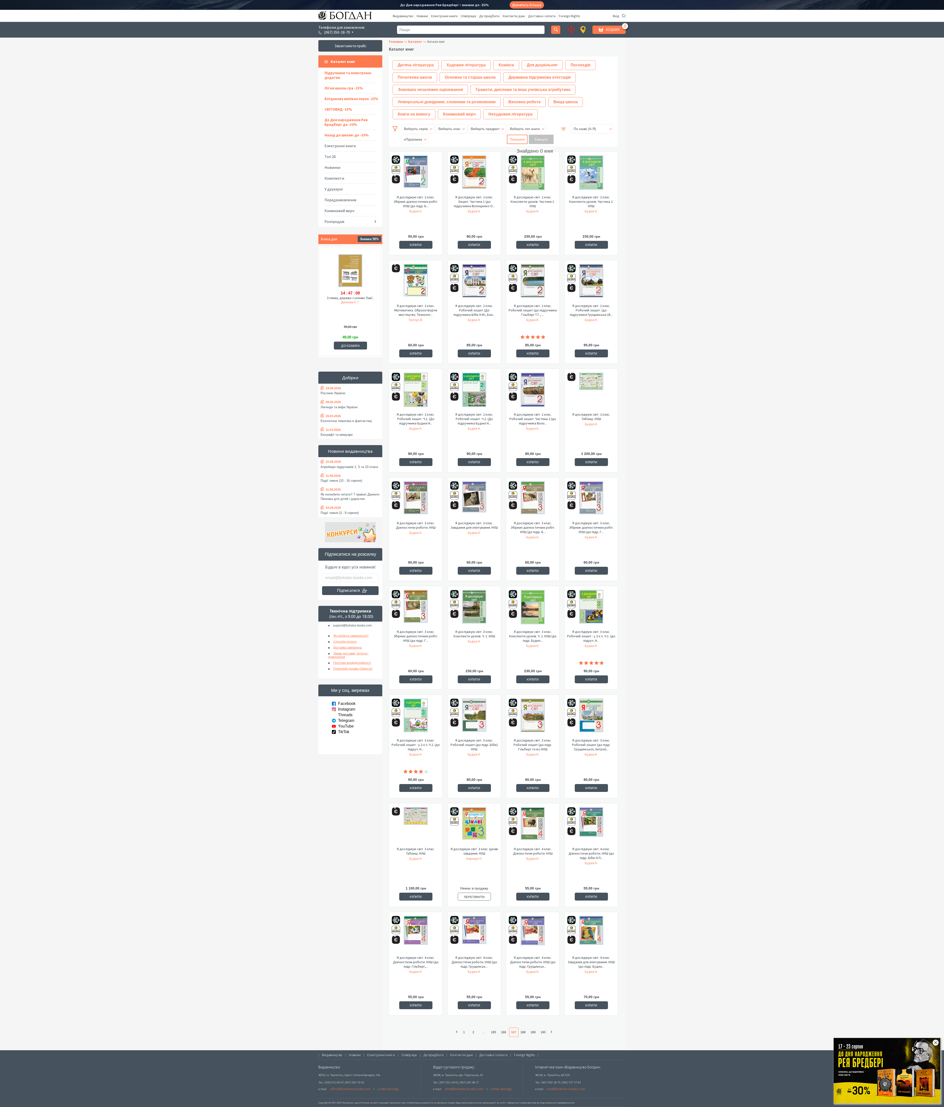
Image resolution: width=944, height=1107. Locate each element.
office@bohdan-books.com (350, 1089)
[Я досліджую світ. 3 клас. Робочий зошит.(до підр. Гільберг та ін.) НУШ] (533, 718)
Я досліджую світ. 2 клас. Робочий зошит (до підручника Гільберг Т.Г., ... (533, 310)
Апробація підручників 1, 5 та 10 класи (349, 467)
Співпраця (468, 16)
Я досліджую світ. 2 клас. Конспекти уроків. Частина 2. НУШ (591, 201)
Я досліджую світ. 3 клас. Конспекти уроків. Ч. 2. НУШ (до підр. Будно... (533, 636)
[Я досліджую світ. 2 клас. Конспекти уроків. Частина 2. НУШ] (591, 175)
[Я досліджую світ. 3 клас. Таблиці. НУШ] (416, 826)
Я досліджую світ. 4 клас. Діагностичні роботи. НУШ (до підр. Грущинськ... (474, 962)
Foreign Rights (569, 16)
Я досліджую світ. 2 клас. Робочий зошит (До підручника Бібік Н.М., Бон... (474, 310)
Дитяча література (416, 65)
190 (543, 1032)
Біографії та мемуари (337, 435)
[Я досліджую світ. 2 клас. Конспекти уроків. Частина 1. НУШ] (533, 175)
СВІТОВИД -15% (338, 109)
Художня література (466, 65)
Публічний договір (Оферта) (352, 668)
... (483, 1032)
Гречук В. (416, 320)
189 (533, 1032)
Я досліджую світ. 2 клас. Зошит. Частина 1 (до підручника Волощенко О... (474, 201)
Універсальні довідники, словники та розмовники (447, 102)
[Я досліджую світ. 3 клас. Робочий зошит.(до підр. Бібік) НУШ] (474, 718)
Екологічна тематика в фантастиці (346, 421)
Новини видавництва (350, 451)
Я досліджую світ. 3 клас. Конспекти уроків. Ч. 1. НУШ (474, 633)
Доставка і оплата (542, 16)
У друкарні (333, 189)
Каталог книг (343, 61)
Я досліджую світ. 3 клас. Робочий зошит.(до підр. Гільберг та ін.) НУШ (533, 744)
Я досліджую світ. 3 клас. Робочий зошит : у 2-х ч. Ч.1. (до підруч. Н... (591, 636)
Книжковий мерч (339, 210)
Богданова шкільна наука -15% (351, 98)
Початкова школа (415, 77)
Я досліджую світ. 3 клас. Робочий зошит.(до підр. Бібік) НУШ (474, 744)
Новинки (332, 167)
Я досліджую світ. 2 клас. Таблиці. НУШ (591, 416)
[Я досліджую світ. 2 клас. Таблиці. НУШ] (591, 392)
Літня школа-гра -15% (343, 88)
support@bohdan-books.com (352, 625)
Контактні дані (514, 16)
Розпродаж (334, 221)
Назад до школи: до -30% (346, 135)
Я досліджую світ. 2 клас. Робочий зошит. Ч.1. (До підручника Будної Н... (416, 418)
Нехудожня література (510, 114)
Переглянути (474, 897)
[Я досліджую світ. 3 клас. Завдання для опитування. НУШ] (474, 501)
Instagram (346, 709)
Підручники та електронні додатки (347, 75)
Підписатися (348, 590)
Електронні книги (444, 16)
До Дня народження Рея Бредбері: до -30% (346, 122)
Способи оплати (344, 641)
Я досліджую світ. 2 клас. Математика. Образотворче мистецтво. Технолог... (415, 310)
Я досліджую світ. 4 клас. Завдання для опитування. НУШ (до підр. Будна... (591, 962)
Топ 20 (330, 156)
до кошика (350, 345)
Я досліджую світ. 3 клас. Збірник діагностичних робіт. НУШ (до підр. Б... (533, 527)
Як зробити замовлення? (351, 636)
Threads (345, 715)
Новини (422, 16)
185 (493, 1032)
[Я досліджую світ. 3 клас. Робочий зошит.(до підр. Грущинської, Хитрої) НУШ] (591, 718)
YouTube (346, 726)
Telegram (346, 720)
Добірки (350, 377)
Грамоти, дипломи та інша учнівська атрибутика (523, 89)
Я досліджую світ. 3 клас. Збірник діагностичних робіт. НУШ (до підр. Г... (591, 527)
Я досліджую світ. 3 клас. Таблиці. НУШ (416, 851)
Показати (517, 139)
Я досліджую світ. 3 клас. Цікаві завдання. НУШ (474, 851)
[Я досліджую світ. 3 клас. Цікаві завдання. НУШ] (474, 826)
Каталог (415, 41)
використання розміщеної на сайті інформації (492, 1102)
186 (503, 1032)
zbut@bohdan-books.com (464, 1089)
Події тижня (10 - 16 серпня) (341, 480)
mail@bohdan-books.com (566, 1089)
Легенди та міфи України (339, 407)
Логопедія (580, 65)
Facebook (346, 703)
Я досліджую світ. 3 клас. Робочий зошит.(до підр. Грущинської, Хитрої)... (591, 744)
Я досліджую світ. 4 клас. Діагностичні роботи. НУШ (533, 851)
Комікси (506, 65)
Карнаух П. (474, 858)
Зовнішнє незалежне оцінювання (430, 89)
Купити (416, 245)
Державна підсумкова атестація (539, 77)
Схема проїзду (388, 1089)
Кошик (613, 29)
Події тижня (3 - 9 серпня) (340, 513)
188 (523, 1032)
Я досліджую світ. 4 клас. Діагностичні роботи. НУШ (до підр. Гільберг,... (416, 962)
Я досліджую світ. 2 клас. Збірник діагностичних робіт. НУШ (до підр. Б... (416, 201)
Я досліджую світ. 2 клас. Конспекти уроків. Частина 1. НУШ (533, 201)
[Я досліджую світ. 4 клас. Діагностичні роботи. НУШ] (533, 826)
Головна (396, 41)
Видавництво (403, 16)
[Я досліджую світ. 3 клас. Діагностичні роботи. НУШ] (416, 501)
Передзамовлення (340, 199)
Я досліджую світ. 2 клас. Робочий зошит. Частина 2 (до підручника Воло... (532, 418)
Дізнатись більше (526, 5)
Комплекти (334, 178)
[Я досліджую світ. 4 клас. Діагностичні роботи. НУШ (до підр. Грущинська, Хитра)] (474, 935)
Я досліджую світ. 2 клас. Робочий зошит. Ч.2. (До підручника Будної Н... (474, 418)
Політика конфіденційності (352, 663)
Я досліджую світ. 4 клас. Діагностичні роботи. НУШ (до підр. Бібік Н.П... (591, 853)
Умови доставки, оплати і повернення (348, 655)
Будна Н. (415, 211)
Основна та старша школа (470, 77)
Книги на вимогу (414, 114)
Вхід (616, 16)
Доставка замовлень (347, 647)
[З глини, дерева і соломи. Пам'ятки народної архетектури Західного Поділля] (350, 271)
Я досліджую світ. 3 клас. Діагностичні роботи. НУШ (416, 525)
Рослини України (333, 393)
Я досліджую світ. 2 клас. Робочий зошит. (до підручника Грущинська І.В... (591, 310)
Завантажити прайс (350, 46)
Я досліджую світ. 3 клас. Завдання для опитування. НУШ (474, 525)
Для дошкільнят (542, 65)
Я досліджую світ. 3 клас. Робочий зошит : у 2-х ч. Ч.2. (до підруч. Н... (416, 744)
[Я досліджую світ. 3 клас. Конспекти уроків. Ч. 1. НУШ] (474, 609)
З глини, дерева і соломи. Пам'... (350, 298)
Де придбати (489, 16)
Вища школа (565, 102)
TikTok (343, 732)
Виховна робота (524, 102)
